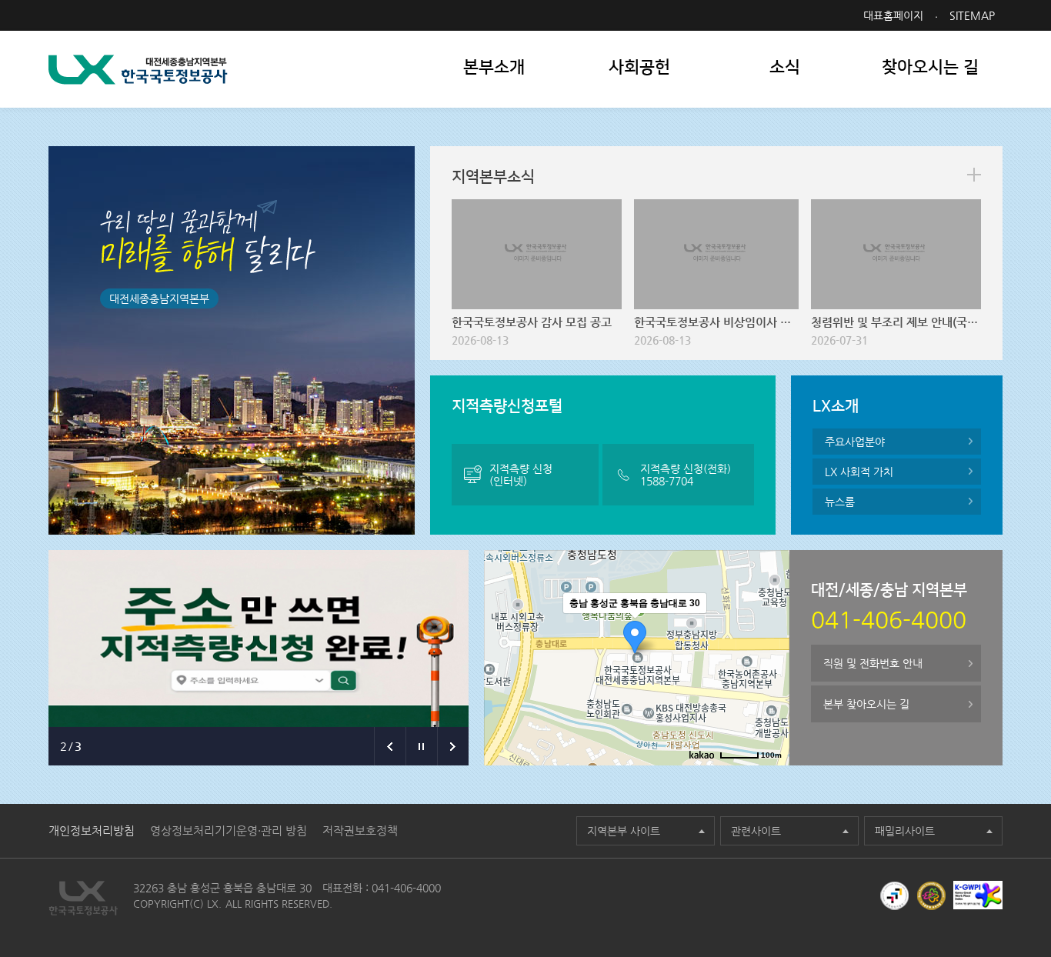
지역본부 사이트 (623, 831)
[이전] (389, 746)
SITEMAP (972, 15)
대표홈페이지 (893, 15)
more (974, 175)
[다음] (453, 746)
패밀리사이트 (905, 831)
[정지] (421, 746)
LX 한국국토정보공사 (138, 70)
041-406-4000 (406, 888)
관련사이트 (756, 831)
